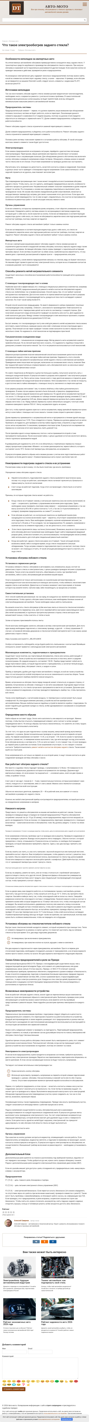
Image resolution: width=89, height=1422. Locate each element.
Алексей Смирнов (21, 1221)
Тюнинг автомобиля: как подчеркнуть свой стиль (53, 1281)
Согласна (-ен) (67, 1419)
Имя (4, 1349)
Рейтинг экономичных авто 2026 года (17, 1323)
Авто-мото (56, 6)
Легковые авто (30, 50)
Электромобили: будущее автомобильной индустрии (16, 1281)
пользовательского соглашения (55, 1413)
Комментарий (7, 1356)
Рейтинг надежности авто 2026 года (56, 1323)
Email (30, 1349)
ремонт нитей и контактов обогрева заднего (50, 747)
